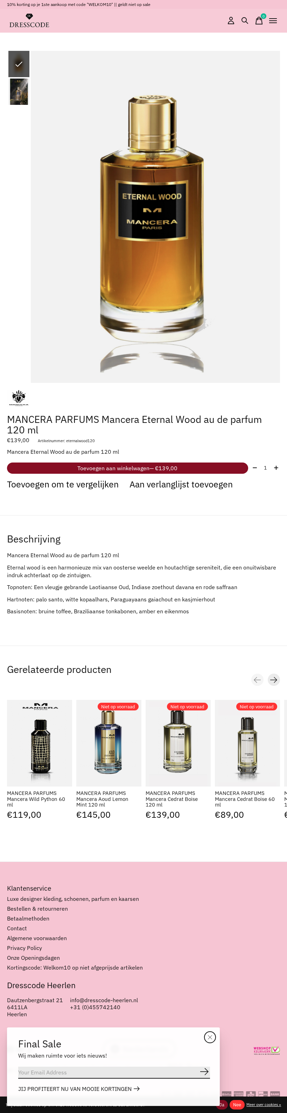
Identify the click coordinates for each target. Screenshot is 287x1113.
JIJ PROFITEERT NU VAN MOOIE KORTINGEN (75, 1088)
